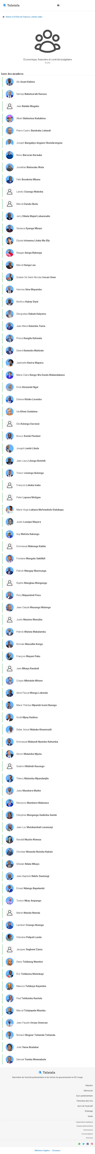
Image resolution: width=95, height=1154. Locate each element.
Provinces (89, 1138)
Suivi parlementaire (84, 1096)
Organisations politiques (84, 1122)
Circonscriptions (87, 1134)
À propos (56, 1150)
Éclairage (89, 1111)
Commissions (88, 1130)
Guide (90, 1116)
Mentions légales (42, 1150)
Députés (89, 1085)
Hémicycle (88, 1090)
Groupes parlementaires (84, 1126)
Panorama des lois (85, 1101)
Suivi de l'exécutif (85, 1106)
